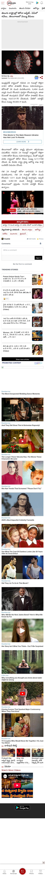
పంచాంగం (12, 8)
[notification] (42, 3)
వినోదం (5, 234)
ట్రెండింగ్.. (23, 234)
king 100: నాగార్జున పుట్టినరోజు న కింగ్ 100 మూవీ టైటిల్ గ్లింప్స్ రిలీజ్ (23, 760)
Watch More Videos (11, 770)
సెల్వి (11, 76)
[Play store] (37, 3)
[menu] (3, 3)
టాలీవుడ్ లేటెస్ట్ (10, 746)
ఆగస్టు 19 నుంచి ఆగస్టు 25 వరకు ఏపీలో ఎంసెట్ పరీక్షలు (22, 225)
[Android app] (22, 807)
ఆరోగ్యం (36, 8)
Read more (11, 210)
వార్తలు (3, 8)
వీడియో (7, 766)
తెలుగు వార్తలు (27, 230)
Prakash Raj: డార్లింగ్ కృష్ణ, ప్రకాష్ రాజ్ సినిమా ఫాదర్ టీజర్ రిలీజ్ (8, 760)
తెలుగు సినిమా (24, 8)
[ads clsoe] (43, 862)
